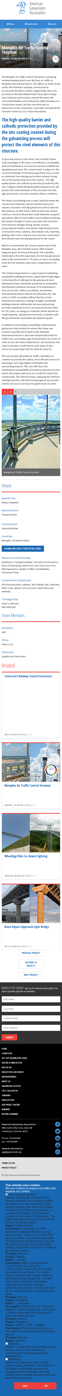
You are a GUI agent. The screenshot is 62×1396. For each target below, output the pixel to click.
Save (24, 1385)
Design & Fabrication (12, 1062)
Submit (9, 1037)
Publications (8, 1100)
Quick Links (32, 24)
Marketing (14, 1359)
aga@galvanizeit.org (11, 1152)
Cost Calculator (10, 1090)
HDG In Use (7, 1067)
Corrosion (7, 1053)
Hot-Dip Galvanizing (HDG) (14, 1058)
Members (6, 1109)
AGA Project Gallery (11, 1104)
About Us (6, 1081)
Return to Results (31, 964)
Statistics (13, 1343)
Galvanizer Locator (11, 1086)
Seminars (6, 1095)
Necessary (21, 1194)
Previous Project (31, 953)
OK (46, 1385)
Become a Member (10, 1114)
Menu (11, 24)
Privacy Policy (9, 1167)
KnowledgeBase (9, 1076)
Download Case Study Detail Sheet (23, 548)
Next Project (31, 974)
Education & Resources (13, 1072)
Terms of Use (8, 1163)
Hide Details (10, 1387)
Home (4, 1048)
